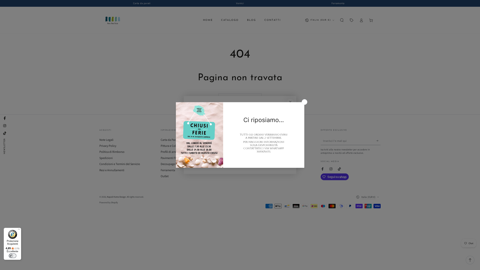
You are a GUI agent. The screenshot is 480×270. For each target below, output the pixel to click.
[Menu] (19, 230)
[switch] (12, 256)
